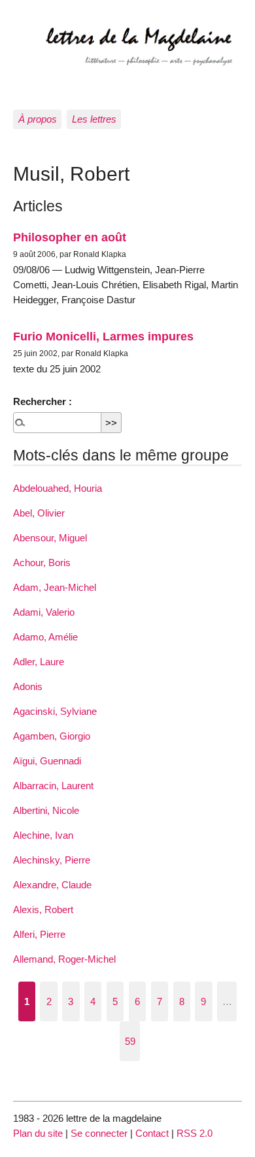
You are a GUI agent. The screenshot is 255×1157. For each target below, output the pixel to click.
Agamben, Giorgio (51, 736)
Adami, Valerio (44, 612)
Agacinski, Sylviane (55, 711)
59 (130, 1041)
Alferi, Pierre (39, 934)
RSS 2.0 (194, 1133)
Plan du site (38, 1133)
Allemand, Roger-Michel (64, 959)
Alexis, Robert (43, 909)
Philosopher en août (69, 237)
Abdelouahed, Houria (57, 488)
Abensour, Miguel (50, 537)
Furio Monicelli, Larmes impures (103, 336)
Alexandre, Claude (52, 884)
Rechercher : (42, 401)
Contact (152, 1133)
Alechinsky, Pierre (51, 859)
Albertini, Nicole (46, 810)
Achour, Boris (42, 562)
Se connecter (99, 1133)
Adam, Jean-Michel (54, 587)
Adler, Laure (38, 661)
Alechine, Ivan (43, 835)
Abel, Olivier (39, 512)
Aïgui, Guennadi (47, 760)
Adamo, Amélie (45, 636)
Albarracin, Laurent (53, 785)
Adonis (27, 686)
